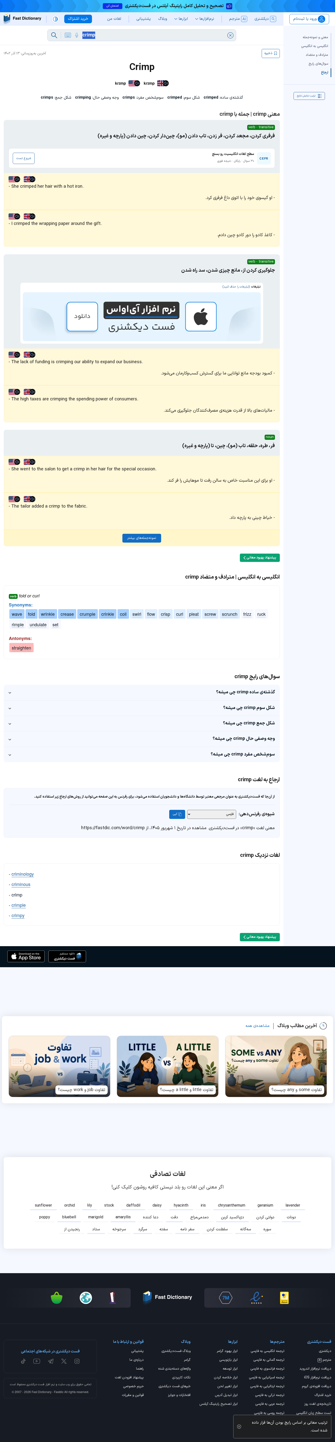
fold (31, 614)
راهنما (140, 1369)
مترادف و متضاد (317, 55)
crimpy (18, 915)
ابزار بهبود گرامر (227, 1351)
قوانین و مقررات (133, 1395)
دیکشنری (325, 1351)
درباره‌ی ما (136, 1360)
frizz (247, 614)
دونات (291, 1217)
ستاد (96, 1229)
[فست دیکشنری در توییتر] (64, 1361)
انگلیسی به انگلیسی (314, 46)
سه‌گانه (245, 1229)
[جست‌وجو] (54, 35)
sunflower (43, 1206)
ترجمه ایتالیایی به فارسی (267, 1386)
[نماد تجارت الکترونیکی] (256, 1298)
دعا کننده (150, 1217)
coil (123, 614)
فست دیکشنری (35, 1384)
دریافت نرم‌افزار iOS (317, 1378)
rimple (18, 624)
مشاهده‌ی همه (257, 1026)
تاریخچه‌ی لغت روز (317, 1404)
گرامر (187, 1360)
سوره (267, 1229)
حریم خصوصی (133, 1386)
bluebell (69, 1217)
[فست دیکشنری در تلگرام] (51, 1361)
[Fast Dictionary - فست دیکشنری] (22, 18)
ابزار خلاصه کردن (225, 1378)
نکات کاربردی (181, 1378)
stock (109, 1206)
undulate (38, 624)
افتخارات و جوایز (179, 1395)
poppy (44, 1217)
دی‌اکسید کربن (232, 1217)
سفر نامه (187, 1229)
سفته (163, 1229)
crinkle (107, 614)
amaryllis (123, 1217)
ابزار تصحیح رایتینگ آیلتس (218, 1404)
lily (89, 1206)
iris (203, 1206)
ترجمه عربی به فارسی (269, 1404)
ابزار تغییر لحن (227, 1386)
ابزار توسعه (230, 1369)
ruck (261, 614)
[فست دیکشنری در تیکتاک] (23, 1361)
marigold (95, 1217)
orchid (69, 1206)
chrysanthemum (231, 1206)
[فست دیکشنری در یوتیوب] (36, 1361)
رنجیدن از (72, 1229)
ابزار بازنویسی (228, 1360)
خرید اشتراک (322, 1395)
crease (67, 614)
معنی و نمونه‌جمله (315, 37)
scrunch (229, 614)
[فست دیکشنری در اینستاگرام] (77, 1361)
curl (179, 614)
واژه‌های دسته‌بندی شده (174, 1369)
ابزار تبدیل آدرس (226, 1395)
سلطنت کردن (217, 1229)
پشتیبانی (137, 1351)
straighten (21, 647)
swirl (136, 614)
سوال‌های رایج (318, 63)
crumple (87, 614)
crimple (19, 905)
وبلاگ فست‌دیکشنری (176, 1351)
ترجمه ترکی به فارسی (269, 1395)
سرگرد (142, 1229)
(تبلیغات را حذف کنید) (236, 287)
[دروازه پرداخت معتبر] (284, 1298)
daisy (157, 1206)
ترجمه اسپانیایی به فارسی (266, 1378)
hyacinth (181, 1206)
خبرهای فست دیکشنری (174, 1386)
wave (17, 614)
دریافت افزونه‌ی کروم (316, 1386)
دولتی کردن (265, 1217)
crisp (165, 614)
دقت (174, 1217)
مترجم (325, 1360)
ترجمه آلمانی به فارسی (268, 1360)
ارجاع (324, 72)
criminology (23, 874)
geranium (265, 1206)
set (55, 624)
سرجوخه (119, 1229)
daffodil (133, 1206)
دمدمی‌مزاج (199, 1217)
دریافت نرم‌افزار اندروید (315, 1369)
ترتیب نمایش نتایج (306, 96)
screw (210, 614)
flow (151, 614)
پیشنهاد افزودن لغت (129, 1378)
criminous (21, 884)
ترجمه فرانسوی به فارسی (267, 1369)
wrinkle (48, 614)
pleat (194, 614)
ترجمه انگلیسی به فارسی (267, 1351)
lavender (292, 1206)
